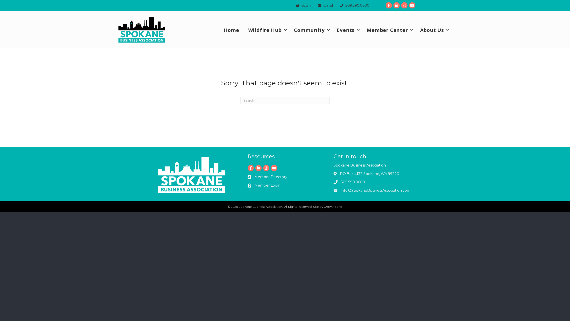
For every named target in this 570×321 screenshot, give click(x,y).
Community (309, 30)
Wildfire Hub (265, 30)
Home (231, 30)
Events (345, 30)
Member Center (387, 30)
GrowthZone (333, 206)
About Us (432, 30)
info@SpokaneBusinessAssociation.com (375, 190)
